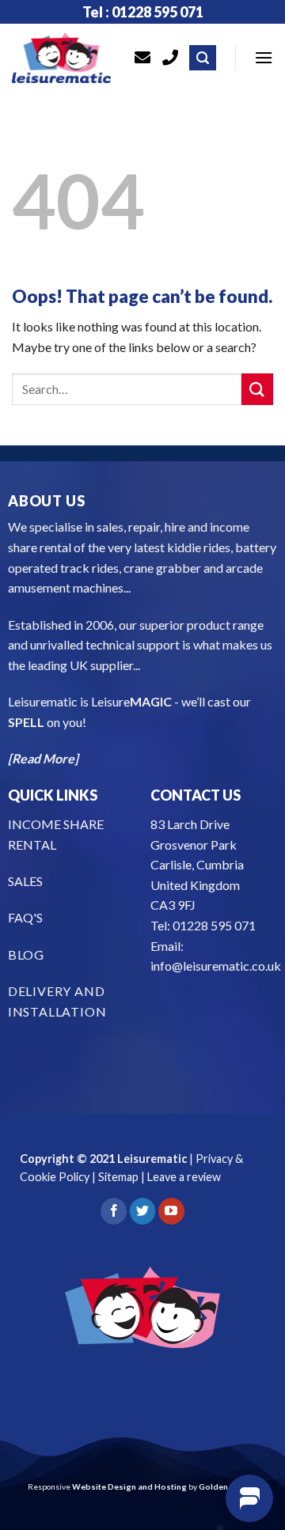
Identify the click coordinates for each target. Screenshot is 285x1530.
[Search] (202, 58)
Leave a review (184, 1176)
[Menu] (263, 57)
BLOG (26, 954)
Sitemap (118, 1176)
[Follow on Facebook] (114, 1211)
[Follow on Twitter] (143, 1211)
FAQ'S (25, 917)
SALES (25, 880)
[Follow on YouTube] (171, 1211)
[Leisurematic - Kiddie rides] (61, 57)
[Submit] (257, 388)
